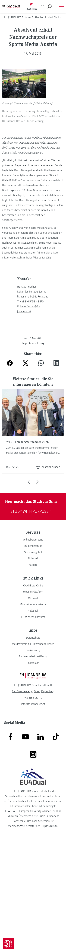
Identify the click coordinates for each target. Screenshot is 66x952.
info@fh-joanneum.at (33, 704)
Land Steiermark (41, 821)
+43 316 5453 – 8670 (32, 301)
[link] (33, 539)
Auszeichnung (36, 343)
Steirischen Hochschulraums (21, 796)
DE (42, 6)
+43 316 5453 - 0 (33, 698)
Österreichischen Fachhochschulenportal (30, 801)
